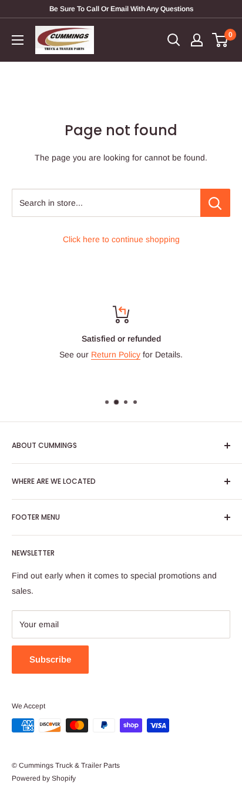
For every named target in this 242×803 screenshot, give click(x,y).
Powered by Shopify (44, 778)
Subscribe (50, 659)
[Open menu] (17, 40)
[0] (220, 40)
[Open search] (173, 40)
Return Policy (115, 354)
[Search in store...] (215, 203)
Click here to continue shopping (121, 239)
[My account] (197, 40)
